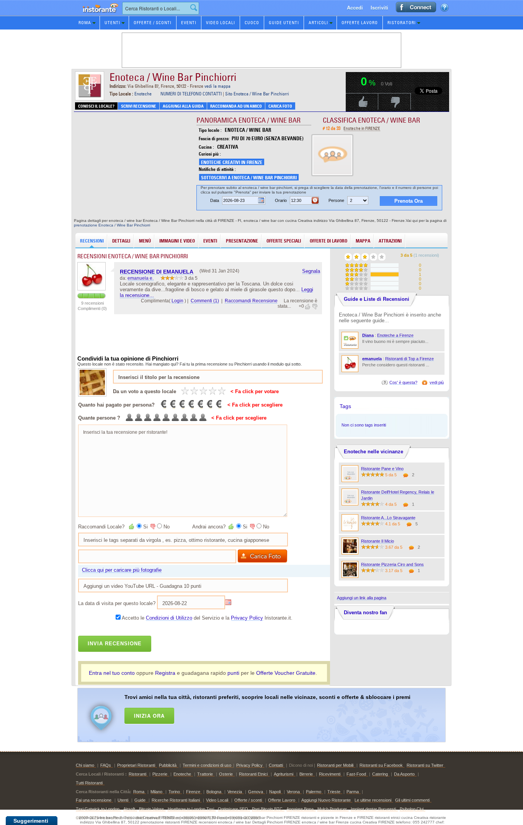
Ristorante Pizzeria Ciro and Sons (392, 564)
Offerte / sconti (248, 800)
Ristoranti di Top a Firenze (409, 358)
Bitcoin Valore (151, 809)
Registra (165, 673)
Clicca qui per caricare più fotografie (122, 570)
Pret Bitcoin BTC (267, 809)
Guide (140, 800)
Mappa (363, 241)
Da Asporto (404, 774)
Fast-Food (356, 774)
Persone (336, 200)
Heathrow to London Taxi (191, 809)
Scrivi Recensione (138, 106)
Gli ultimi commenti (412, 800)
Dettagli (121, 241)
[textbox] (160, 8)
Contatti (276, 765)
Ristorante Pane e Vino (382, 468)
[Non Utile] (314, 306)
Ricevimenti (329, 774)
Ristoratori (401, 22)
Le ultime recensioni (373, 800)
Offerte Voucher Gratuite (285, 673)
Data (214, 200)
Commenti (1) (205, 300)
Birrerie (306, 774)
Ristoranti (137, 774)
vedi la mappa (217, 86)
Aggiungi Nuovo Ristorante (326, 800)
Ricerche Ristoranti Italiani (176, 800)
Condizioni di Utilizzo (169, 618)
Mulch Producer (332, 809)
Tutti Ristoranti (89, 783)
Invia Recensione (115, 643)
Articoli (318, 22)
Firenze (193, 791)
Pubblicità (168, 765)
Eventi (188, 22)
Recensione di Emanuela (156, 272)
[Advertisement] (271, 713)
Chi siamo (85, 765)
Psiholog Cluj (411, 809)
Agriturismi (283, 774)
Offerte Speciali (283, 241)
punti (233, 673)
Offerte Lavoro (360, 22)
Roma (84, 22)
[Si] (132, 526)
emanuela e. (140, 278)
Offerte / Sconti (153, 22)
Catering (380, 774)
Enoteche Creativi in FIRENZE (231, 162)
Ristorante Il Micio (377, 541)
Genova (255, 791)
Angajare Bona (300, 809)
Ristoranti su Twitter (425, 765)
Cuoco (252, 22)
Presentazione (242, 241)
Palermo (313, 791)
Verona (293, 791)
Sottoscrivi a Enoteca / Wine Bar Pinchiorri (249, 177)
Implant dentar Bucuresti (373, 809)
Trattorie (205, 774)
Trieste (333, 791)
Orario (281, 200)
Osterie (226, 774)
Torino (174, 791)
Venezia (234, 791)
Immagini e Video (177, 241)
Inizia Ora (149, 715)
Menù (145, 241)
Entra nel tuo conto (112, 673)
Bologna (213, 791)
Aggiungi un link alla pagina (361, 597)
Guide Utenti (284, 22)
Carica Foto (280, 106)
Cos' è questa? (403, 382)
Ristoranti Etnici (253, 774)
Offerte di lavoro (328, 241)
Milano (156, 791)
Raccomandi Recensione (251, 300)
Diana (368, 335)
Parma (352, 791)
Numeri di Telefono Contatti (191, 94)
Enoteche (143, 94)
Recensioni (92, 241)
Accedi (355, 7)
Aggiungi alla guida (183, 106)
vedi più (437, 382)
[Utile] (308, 306)
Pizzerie (159, 774)
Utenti (112, 22)
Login (177, 300)
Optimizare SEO (233, 809)
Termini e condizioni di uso (207, 765)
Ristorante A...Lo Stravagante (388, 517)
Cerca (193, 7)
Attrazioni (390, 241)
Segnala (311, 271)
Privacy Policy (247, 618)
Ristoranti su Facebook (381, 765)
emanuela (372, 358)
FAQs (105, 765)
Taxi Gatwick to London (97, 809)
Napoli (275, 791)
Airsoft (129, 809)
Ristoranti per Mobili (335, 765)
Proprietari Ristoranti (136, 765)
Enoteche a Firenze (395, 335)
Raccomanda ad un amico (236, 106)
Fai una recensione (93, 800)
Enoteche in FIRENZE (361, 128)
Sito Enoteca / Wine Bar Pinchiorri (257, 94)
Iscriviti (379, 7)
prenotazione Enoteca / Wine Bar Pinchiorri (112, 225)
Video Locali (220, 22)
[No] (152, 526)
